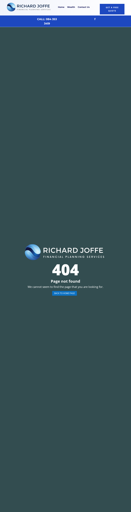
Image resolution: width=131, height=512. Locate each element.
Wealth (71, 7)
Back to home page (64, 293)
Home (61, 7)
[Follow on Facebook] (95, 19)
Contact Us (84, 7)
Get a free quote (112, 9)
